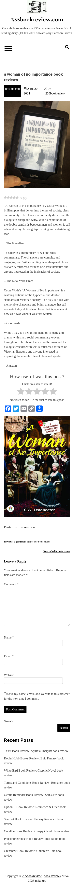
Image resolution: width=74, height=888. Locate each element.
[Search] (67, 47)
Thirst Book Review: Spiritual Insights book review (36, 751)
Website (9, 675)
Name (9, 637)
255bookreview (55, 93)
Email (9, 656)
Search (8, 721)
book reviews (52, 876)
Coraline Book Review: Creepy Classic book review (36, 831)
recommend (12, 88)
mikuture (40, 880)
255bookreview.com (37, 19)
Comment (11, 584)
